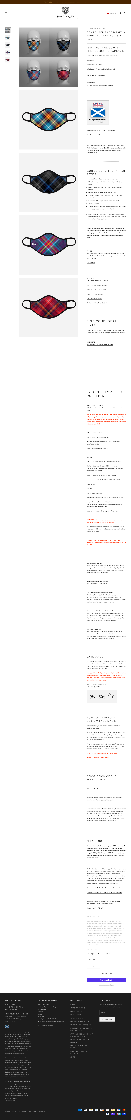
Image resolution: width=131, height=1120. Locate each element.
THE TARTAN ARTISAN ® (96, 28)
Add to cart (106, 974)
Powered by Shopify (37, 1112)
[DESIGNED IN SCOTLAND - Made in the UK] (98, 112)
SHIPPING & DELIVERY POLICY (80, 1025)
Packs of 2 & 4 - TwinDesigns (96, 290)
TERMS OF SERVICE (77, 1018)
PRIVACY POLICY (76, 1011)
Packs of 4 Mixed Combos (95, 294)
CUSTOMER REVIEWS (77, 1008)
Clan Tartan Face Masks (94, 299)
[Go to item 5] (8, 60)
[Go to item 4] (8, 52)
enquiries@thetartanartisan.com (54, 1021)
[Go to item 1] (8, 30)
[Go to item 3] (8, 45)
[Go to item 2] (8, 38)
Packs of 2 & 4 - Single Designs (97, 285)
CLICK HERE (91, 263)
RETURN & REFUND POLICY (79, 1022)
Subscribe (107, 1019)
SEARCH (73, 1057)
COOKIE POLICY (75, 1015)
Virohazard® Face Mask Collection (97, 303)
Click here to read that (94, 135)
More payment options (106, 985)
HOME (72, 1005)
